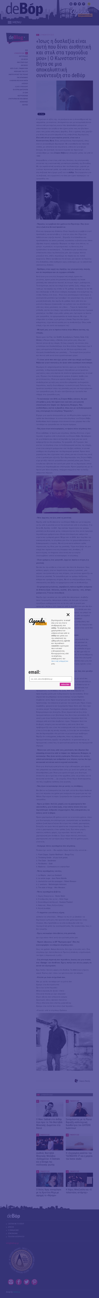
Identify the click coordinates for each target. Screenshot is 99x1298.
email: (34, 672)
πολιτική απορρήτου (59, 661)
